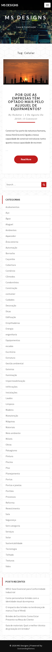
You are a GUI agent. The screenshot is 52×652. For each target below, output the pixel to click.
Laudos (9, 398)
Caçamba (10, 259)
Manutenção (12, 415)
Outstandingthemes (26, 648)
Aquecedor (11, 235)
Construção (11, 288)
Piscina (9, 462)
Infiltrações (11, 386)
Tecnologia (11, 548)
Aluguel (9, 224)
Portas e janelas (14, 485)
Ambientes (11, 230)
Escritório (10, 351)
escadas (9, 346)
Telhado (10, 554)
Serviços (10, 531)
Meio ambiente (13, 433)
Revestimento (13, 508)
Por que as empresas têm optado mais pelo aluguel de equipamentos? (26, 102)
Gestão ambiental (15, 363)
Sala (8, 514)
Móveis (9, 438)
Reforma (10, 502)
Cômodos (10, 276)
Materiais (10, 427)
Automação (11, 247)
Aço (7, 212)
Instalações (11, 392)
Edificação (11, 317)
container (10, 293)
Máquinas (10, 421)
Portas (9, 479)
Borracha (10, 253)
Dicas (8, 311)
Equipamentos (13, 340)
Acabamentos (12, 207)
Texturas (10, 560)
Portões (10, 491)
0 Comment (30, 118)
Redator (17, 114)
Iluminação (11, 375)
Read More (29, 159)
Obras (9, 444)
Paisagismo (11, 450)
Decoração (11, 305)
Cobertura (11, 264)
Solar (8, 537)
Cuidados (10, 299)
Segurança (11, 519)
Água (8, 218)
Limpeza (10, 404)
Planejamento (13, 473)
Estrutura (10, 357)
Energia (9, 328)
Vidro (8, 566)
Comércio (10, 270)
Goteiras (10, 369)
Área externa (12, 241)
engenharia (11, 334)
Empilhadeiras (13, 322)
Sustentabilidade (14, 543)
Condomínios (12, 282)
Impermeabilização (15, 380)
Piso (8, 467)
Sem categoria (13, 525)
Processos (11, 496)
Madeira (9, 409)
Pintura (9, 456)
